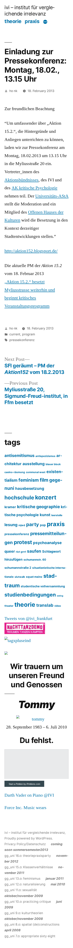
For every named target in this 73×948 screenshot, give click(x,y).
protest (23, 542)
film (44, 480)
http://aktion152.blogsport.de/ (31, 251)
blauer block (53, 464)
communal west (35, 472)
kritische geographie (38, 506)
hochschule (19, 497)
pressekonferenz (22, 340)
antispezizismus (45, 456)
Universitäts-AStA (52, 196)
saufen (34, 551)
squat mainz (34, 576)
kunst (45, 514)
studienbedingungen (30, 595)
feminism (28, 480)
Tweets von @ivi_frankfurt (28, 618)
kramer (10, 507)
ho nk (13, 91)
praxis (32, 21)
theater (8, 605)
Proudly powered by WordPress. (28, 838)
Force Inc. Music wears (25, 808)
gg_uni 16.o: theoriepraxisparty (33, 849)
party (32, 524)
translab (44, 605)
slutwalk (20, 576)
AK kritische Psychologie (34, 188)
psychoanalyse (47, 542)
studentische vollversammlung (43, 586)
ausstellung (34, 463)
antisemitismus (19, 455)
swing (60, 595)
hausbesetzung (29, 488)
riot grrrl (21, 551)
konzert (45, 497)
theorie (12, 21)
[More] (45, 21)
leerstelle (56, 515)
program (28, 334)
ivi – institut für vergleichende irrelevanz (29, 10)
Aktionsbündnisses (21, 180)
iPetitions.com (33, 784)
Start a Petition (16, 784)
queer (9, 551)
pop (43, 525)
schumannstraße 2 (17, 567)
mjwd (21, 525)
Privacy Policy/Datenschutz (25, 844)
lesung (10, 524)
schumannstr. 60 (35, 559)
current (14, 334)
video (57, 605)
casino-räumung (14, 472)
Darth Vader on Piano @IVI (29, 795)
